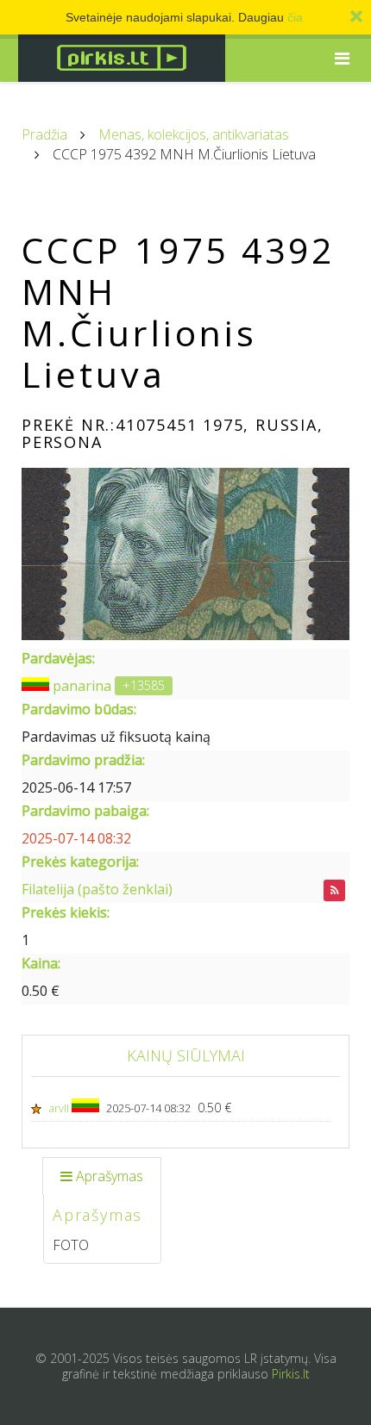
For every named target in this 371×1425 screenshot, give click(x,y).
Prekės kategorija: (80, 861)
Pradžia (44, 134)
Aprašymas (109, 1176)
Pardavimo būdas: (79, 709)
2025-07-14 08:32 (76, 838)
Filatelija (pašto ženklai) (97, 889)
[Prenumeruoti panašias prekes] (334, 890)
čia (295, 17)
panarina (82, 685)
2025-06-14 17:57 (76, 787)
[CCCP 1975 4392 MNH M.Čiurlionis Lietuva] (185, 554)
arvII (60, 1108)
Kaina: (41, 963)
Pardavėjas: (58, 658)
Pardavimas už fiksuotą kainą (116, 736)
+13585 (144, 685)
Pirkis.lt (291, 1374)
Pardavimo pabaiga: (85, 810)
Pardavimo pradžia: (83, 759)
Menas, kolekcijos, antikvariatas (193, 134)
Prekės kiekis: (66, 912)
